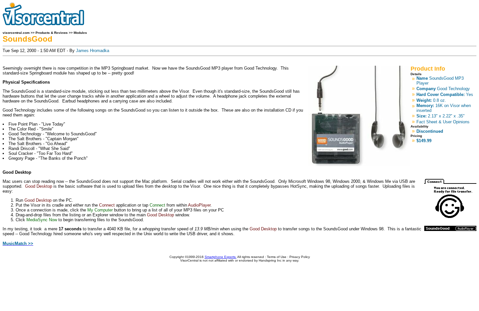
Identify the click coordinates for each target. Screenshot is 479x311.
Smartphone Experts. (221, 257)
